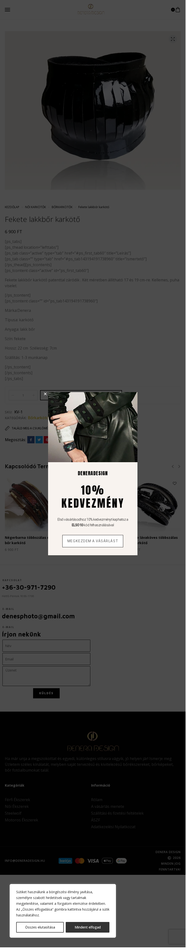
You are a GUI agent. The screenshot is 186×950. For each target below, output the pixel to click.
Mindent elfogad (88, 927)
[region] (63, 911)
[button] (45, 394)
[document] (93, 473)
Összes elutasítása (40, 927)
